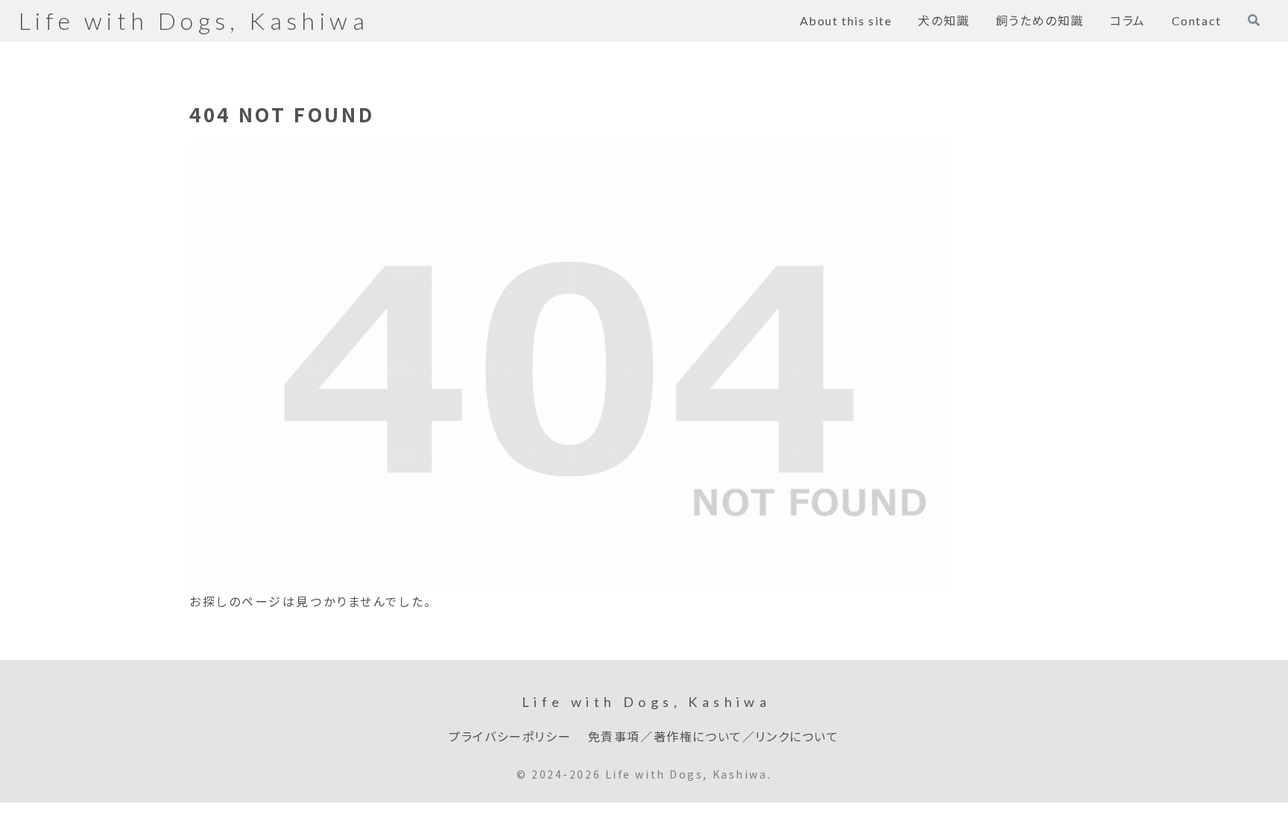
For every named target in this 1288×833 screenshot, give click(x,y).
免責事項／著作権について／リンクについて (713, 736)
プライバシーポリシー (510, 736)
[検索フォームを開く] (1254, 20)
